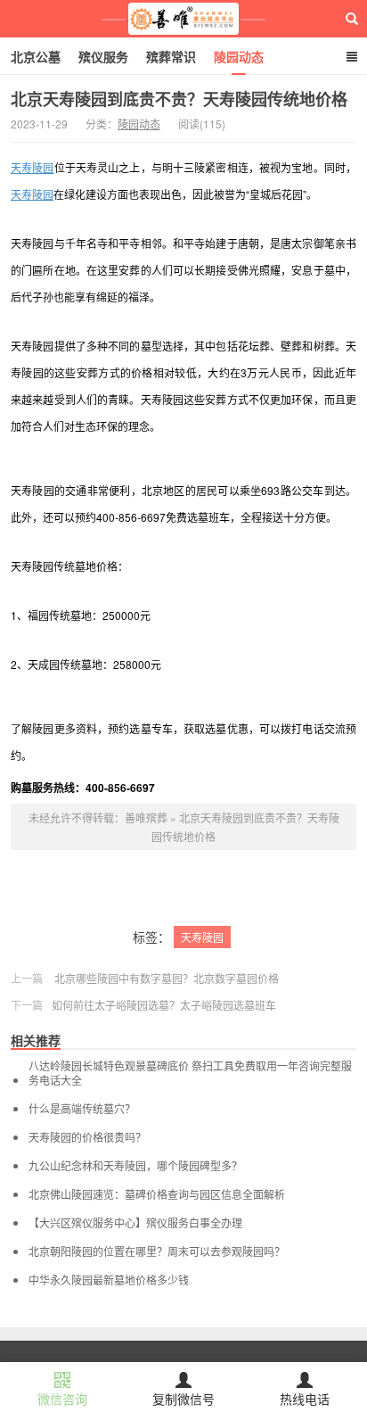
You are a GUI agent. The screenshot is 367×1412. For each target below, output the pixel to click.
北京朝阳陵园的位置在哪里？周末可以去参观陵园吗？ (157, 1251)
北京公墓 (36, 56)
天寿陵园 (32, 167)
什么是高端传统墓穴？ (82, 1109)
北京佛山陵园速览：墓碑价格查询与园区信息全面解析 (157, 1194)
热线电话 (305, 1399)
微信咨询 (62, 1399)
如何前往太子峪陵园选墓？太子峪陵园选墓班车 (164, 1004)
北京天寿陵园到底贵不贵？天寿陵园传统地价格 (179, 99)
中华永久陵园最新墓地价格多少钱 (109, 1280)
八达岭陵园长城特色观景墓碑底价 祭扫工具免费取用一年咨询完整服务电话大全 (190, 1073)
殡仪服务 (103, 56)
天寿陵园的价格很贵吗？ (87, 1137)
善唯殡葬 (184, 18)
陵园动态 (239, 56)
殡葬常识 (171, 56)
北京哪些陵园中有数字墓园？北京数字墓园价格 (166, 978)
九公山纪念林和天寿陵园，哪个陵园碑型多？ (135, 1166)
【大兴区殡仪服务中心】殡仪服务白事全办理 (135, 1223)
